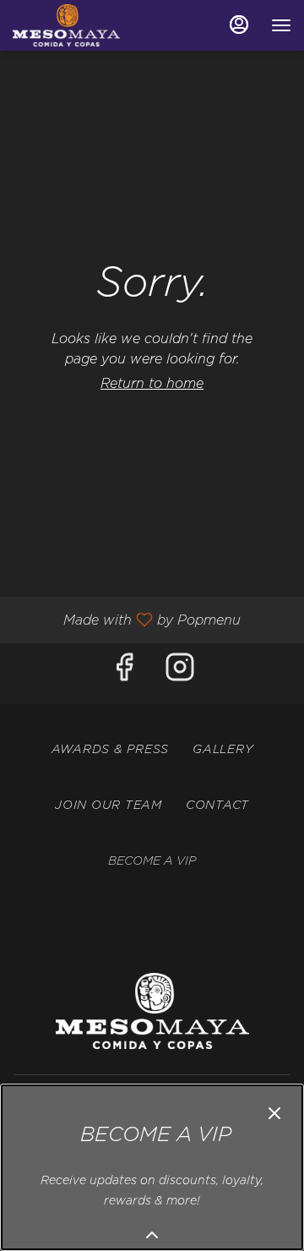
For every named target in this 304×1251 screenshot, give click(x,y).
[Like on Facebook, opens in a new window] (124, 673)
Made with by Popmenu (127, 620)
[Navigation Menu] (281, 25)
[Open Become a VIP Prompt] (152, 1235)
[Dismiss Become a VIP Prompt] (274, 1113)
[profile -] (239, 24)
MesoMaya (152, 1011)
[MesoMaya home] (89, 25)
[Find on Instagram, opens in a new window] (180, 673)
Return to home (152, 384)
